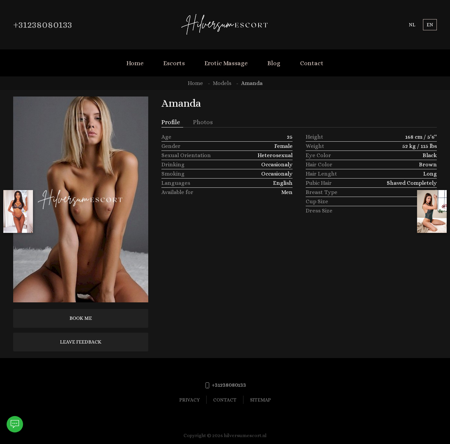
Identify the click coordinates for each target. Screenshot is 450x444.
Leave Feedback (80, 342)
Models (222, 83)
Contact (311, 63)
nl (412, 24)
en (430, 24)
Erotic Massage (226, 63)
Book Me (81, 318)
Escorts (174, 63)
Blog (273, 63)
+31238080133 (42, 24)
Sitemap (260, 399)
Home (135, 63)
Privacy (189, 399)
